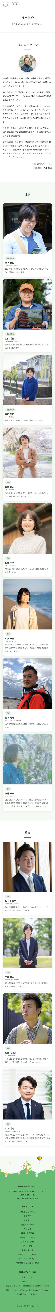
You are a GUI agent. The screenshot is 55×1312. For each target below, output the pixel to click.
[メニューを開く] (50, 4)
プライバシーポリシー (27, 1258)
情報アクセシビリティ (27, 1254)
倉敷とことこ (27, 1277)
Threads (45, 1285)
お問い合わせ (27, 1250)
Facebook (26, 1285)
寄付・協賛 (27, 1246)
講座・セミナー (27, 1224)
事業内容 (27, 1216)
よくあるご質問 (27, 1241)
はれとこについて (27, 1211)
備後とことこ (27, 1281)
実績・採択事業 (27, 1233)
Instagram (36, 1285)
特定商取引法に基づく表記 (27, 1263)
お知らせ (27, 1228)
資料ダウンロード (27, 1237)
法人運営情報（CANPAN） (27, 1294)
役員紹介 (27, 1220)
